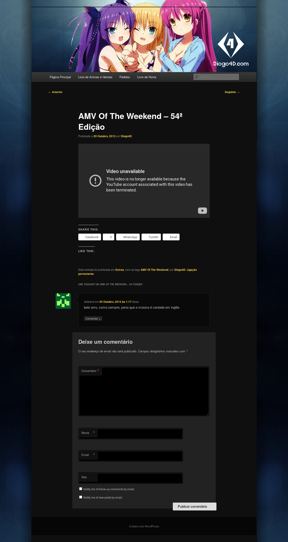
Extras (119, 270)
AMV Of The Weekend (154, 270)
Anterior (56, 92)
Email (88, 454)
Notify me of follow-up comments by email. (109, 489)
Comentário (90, 370)
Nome (88, 432)
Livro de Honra (146, 77)
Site (84, 477)
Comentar (93, 318)
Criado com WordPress (144, 526)
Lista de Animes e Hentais (95, 77)
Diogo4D (126, 136)
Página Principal (60, 77)
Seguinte (232, 92)
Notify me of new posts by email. (103, 497)
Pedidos (124, 77)
